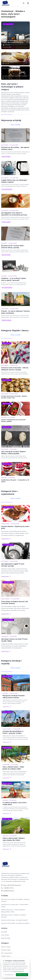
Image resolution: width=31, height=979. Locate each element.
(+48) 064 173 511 (8, 888)
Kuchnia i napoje (7, 68)
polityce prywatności (19, 971)
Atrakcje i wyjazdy (6, 320)
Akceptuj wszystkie (22, 974)
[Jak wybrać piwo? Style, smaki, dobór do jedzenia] (15, 73)
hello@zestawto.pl (8, 891)
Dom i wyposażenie (8, 24)
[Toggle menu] (28, 3)
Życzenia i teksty (6, 156)
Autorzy (4, 928)
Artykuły (4, 896)
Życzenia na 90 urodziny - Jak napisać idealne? (14, 920)
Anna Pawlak (4, 145)
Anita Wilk (3, 243)
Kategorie (5, 943)
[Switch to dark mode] (23, 3)
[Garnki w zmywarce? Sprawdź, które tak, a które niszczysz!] (15, 35)
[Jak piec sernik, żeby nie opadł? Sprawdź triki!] (15, 58)
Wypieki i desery (7, 53)
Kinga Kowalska (5, 523)
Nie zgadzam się (9, 974)
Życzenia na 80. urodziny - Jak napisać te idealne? (15, 923)
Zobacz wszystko (15, 124)
